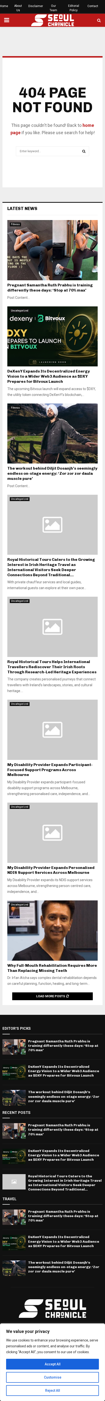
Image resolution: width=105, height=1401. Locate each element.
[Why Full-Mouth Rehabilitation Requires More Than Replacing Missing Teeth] (52, 930)
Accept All (53, 1364)
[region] (52, 1362)
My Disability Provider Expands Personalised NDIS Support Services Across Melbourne (50, 870)
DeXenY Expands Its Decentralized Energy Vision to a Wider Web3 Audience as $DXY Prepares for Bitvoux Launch (48, 376)
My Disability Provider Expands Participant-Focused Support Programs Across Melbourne (50, 769)
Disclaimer (35, 6)
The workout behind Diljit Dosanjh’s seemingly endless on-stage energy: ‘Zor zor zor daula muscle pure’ (52, 473)
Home (4, 6)
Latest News (22, 208)
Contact (92, 6)
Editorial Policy (73, 8)
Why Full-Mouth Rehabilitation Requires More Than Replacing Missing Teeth (52, 968)
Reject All (52, 1390)
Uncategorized (19, 310)
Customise (52, 1377)
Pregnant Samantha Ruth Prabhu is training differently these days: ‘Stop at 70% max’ (50, 287)
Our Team (53, 8)
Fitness (15, 224)
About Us (18, 8)
